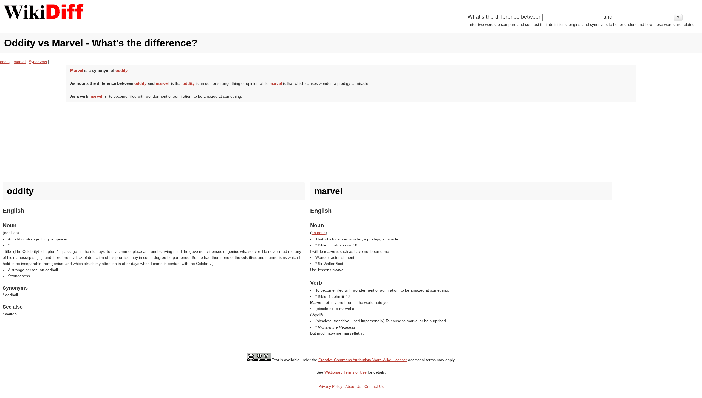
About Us (353, 386)
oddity (5, 62)
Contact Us (374, 386)
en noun (319, 233)
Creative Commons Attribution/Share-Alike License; (362, 360)
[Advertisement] (351, 140)
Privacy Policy (330, 386)
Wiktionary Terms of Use (345, 372)
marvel (20, 62)
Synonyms (38, 62)
